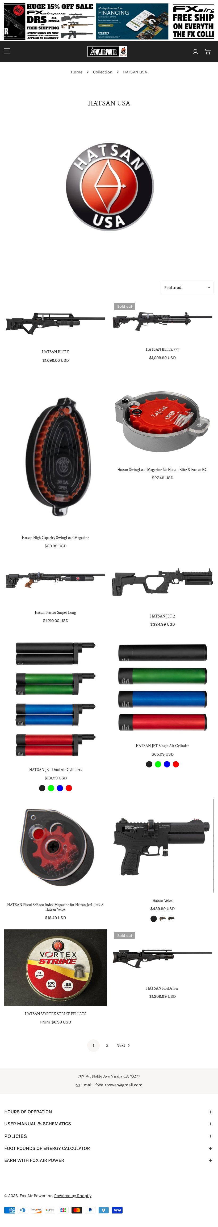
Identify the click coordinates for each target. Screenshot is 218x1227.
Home (76, 71)
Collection (102, 71)
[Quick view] (96, 337)
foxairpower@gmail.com (118, 1084)
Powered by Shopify (72, 1195)
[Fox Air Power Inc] (107, 51)
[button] (208, 51)
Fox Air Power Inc (36, 1195)
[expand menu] (7, 51)
